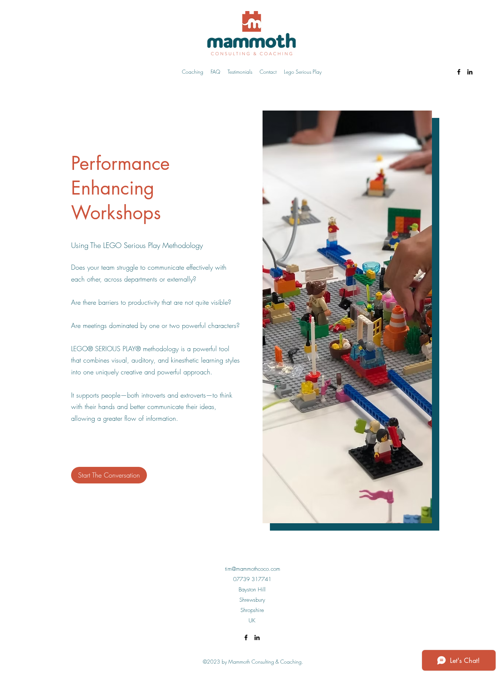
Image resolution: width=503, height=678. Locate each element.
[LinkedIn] (470, 72)
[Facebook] (458, 72)
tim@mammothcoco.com (252, 569)
